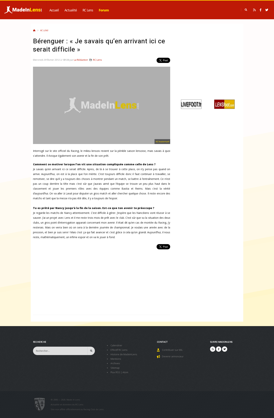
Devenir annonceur (173, 356)
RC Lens (88, 10)
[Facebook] (260, 10)
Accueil (54, 10)
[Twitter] (266, 10)
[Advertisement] (101, 280)
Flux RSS (115, 372)
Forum (104, 10)
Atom (125, 372)
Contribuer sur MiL (172, 350)
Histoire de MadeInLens (124, 354)
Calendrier (116, 345)
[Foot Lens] (224, 104)
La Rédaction (81, 59)
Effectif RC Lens (119, 350)
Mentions (116, 358)
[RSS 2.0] (254, 10)
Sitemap (115, 367)
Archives (115, 363)
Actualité (70, 10)
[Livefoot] (191, 104)
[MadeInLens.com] (41, 404)
